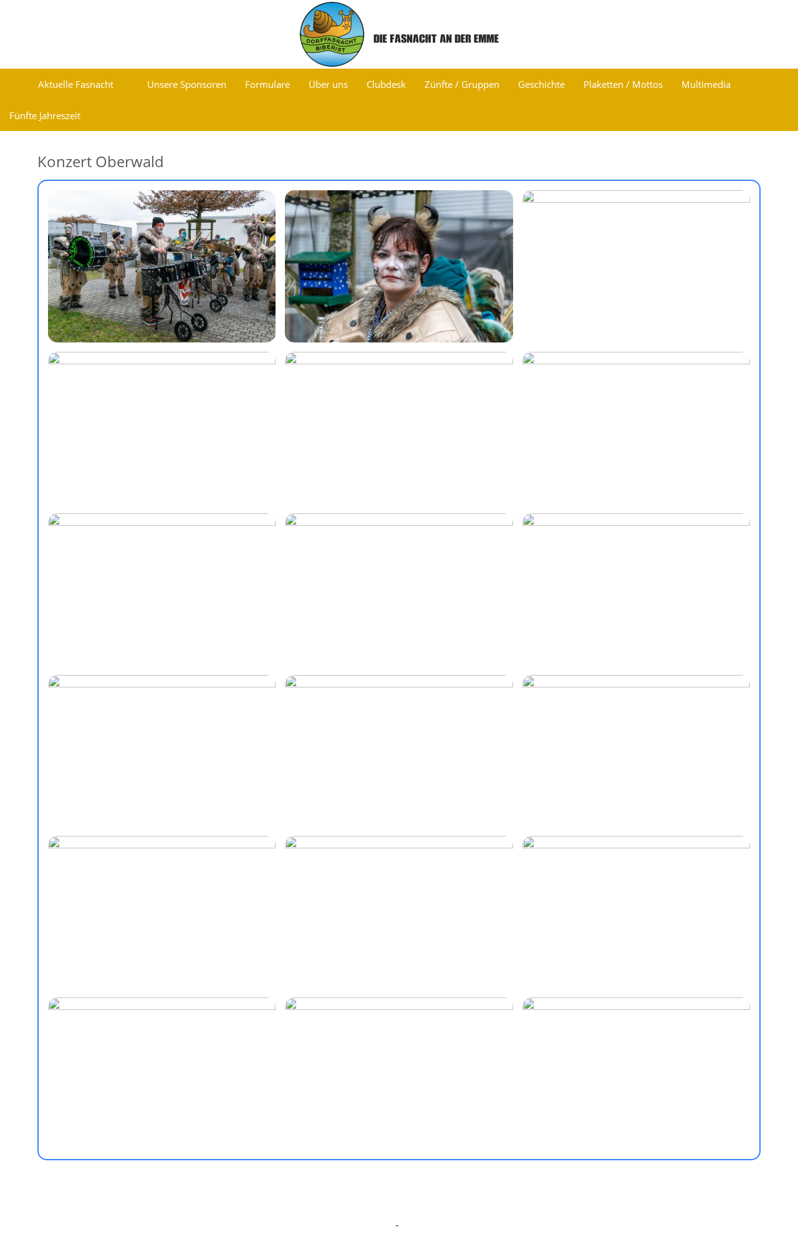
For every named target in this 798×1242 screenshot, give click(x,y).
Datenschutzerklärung (406, 1200)
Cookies (489, 1200)
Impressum (317, 1200)
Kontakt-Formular (448, 1225)
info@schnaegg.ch (342, 1225)
